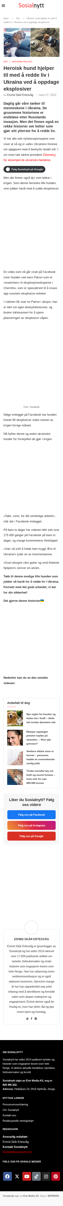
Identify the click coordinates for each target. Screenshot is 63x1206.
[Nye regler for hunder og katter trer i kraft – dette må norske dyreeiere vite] (15, 718)
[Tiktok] (36, 1176)
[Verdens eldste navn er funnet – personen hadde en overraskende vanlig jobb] (15, 757)
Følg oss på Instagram (31, 825)
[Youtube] (26, 1176)
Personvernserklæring (15, 1104)
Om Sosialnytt (13, 1052)
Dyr (18, 18)
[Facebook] (7, 1176)
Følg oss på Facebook (31, 814)
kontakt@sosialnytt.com (17, 1152)
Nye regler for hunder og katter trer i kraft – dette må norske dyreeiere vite (41, 718)
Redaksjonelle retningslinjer (18, 1120)
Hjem (6, 18)
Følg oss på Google (31, 836)
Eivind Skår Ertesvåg (20, 94)
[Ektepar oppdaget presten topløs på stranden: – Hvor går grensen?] (15, 738)
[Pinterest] (55, 1176)
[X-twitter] (17, 1176)
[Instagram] (46, 1176)
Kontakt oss (9, 1115)
